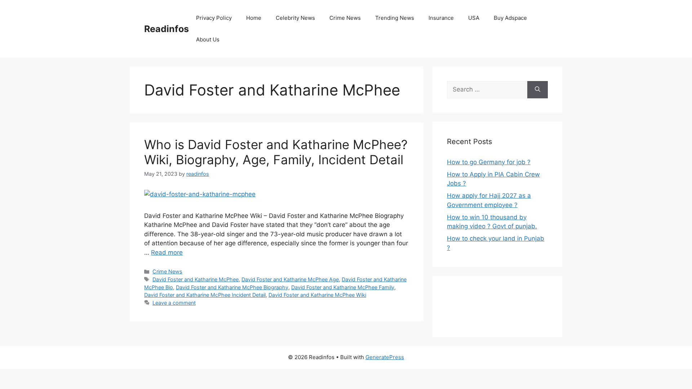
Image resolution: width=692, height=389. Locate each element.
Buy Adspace (510, 17)
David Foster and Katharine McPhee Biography (232, 287)
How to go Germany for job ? (489, 162)
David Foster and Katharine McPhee (195, 279)
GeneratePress (384, 357)
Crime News (345, 17)
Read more (167, 252)
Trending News (394, 17)
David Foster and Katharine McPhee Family (342, 287)
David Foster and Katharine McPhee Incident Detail (205, 295)
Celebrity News (295, 17)
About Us (207, 39)
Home (253, 17)
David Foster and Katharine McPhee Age (290, 279)
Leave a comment (174, 303)
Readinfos (166, 28)
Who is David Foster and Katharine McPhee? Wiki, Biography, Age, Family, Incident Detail (276, 152)
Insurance (441, 17)
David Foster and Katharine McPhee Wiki (317, 295)
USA (473, 17)
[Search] (537, 89)
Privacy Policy (214, 17)
